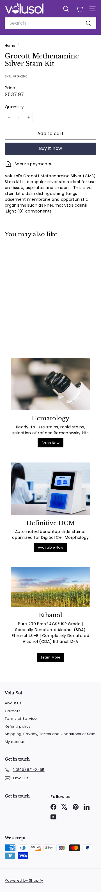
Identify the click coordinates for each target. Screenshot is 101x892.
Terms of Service (21, 718)
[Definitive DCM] (50, 488)
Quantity (14, 107)
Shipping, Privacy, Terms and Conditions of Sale (50, 734)
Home (10, 45)
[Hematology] (50, 384)
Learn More (50, 657)
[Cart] (79, 9)
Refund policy (18, 726)
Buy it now (50, 148)
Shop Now (50, 442)
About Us (13, 703)
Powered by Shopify (24, 880)
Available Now (50, 547)
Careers (12, 711)
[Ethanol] (50, 587)
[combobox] (50, 23)
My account (16, 741)
